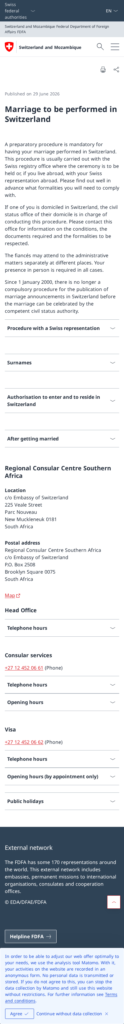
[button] (113, 902)
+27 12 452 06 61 (24, 667)
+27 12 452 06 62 (24, 742)
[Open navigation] (115, 47)
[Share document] (116, 69)
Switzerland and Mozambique (50, 47)
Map (10, 595)
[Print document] (103, 69)
